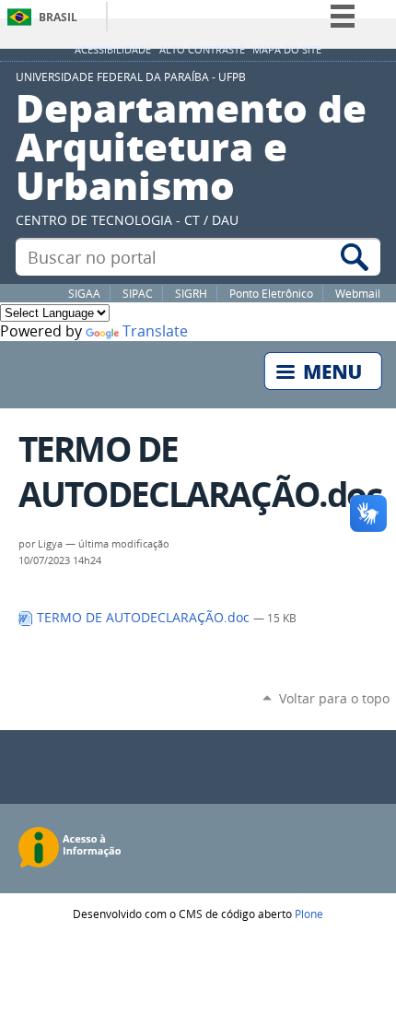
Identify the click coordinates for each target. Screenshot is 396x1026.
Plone (309, 913)
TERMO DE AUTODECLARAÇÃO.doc (143, 617)
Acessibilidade (113, 49)
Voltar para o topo (334, 698)
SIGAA (84, 293)
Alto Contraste (202, 49)
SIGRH (191, 293)
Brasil (58, 17)
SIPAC (137, 293)
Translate (155, 331)
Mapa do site (286, 49)
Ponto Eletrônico (271, 293)
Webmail (357, 293)
